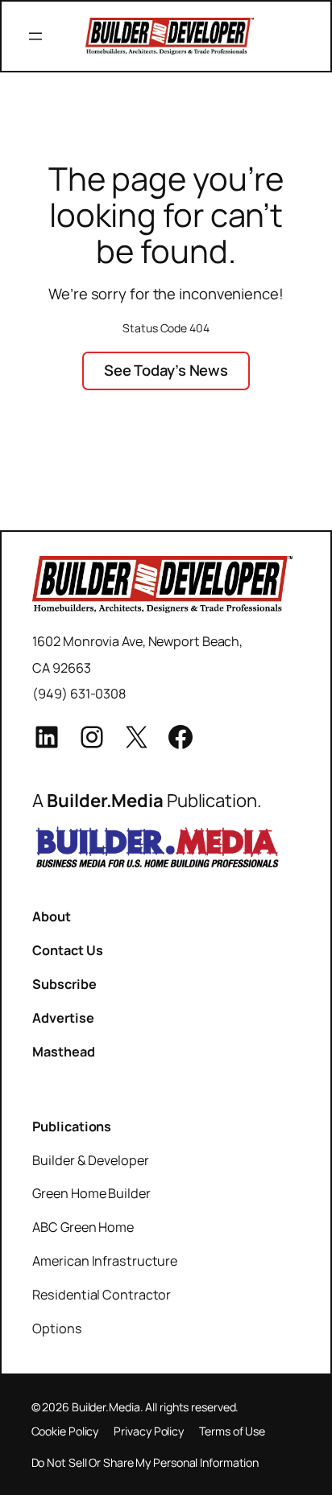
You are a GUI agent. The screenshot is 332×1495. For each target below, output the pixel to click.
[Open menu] (35, 36)
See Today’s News (166, 370)
